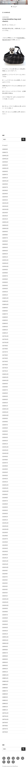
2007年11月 (5, 716)
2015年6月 (5, 428)
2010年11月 (5, 602)
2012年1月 (5, 557)
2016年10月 (5, 380)
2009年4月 (5, 662)
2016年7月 (5, 390)
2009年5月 (5, 659)
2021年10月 (5, 209)
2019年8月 (5, 272)
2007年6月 (5, 732)
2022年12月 (5, 181)
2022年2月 (5, 200)
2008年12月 (5, 675)
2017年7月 (5, 352)
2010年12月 (5, 599)
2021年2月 (5, 215)
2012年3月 (5, 551)
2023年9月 (5, 171)
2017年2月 (5, 367)
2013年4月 (5, 510)
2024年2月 (5, 165)
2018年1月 (5, 333)
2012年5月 (5, 545)
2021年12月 (5, 203)
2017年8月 (5, 348)
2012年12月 (5, 523)
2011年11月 (5, 564)
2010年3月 (5, 627)
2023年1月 (5, 177)
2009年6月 (5, 656)
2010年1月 (5, 634)
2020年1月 (5, 257)
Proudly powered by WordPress (10, 766)
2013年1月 (5, 520)
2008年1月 (5, 710)
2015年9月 (5, 418)
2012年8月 (5, 535)
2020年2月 (5, 253)
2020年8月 (5, 234)
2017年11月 (5, 339)
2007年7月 (5, 728)
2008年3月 (5, 703)
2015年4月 (5, 434)
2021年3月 (5, 212)
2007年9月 (5, 722)
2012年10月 (5, 529)
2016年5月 (5, 393)
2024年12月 (5, 155)
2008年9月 (5, 684)
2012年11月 (5, 526)
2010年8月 (5, 611)
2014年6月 (5, 466)
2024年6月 (5, 162)
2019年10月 (5, 266)
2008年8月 (5, 687)
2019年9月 (5, 269)
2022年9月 (5, 184)
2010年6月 (5, 618)
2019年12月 (5, 260)
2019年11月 (5, 263)
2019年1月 (5, 295)
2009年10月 (5, 643)
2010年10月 (5, 605)
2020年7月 (5, 238)
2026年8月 (5, 149)
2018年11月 (5, 301)
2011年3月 (5, 589)
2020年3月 (5, 250)
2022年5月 (5, 193)
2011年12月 (5, 561)
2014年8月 (5, 459)
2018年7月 (5, 314)
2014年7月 (5, 462)
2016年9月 (5, 383)
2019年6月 (5, 279)
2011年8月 (5, 573)
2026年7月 (5, 152)
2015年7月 (5, 424)
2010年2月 (5, 630)
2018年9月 (5, 307)
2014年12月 (5, 447)
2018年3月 (5, 326)
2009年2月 (5, 668)
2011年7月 (5, 577)
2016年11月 (5, 377)
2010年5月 (5, 621)
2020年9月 (5, 231)
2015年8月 (5, 421)
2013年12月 (5, 485)
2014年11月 (5, 450)
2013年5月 (5, 507)
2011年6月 (5, 580)
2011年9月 (5, 570)
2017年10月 (5, 342)
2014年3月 (5, 475)
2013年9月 (5, 494)
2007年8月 (5, 725)
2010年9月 (5, 608)
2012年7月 (5, 538)
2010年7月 (5, 614)
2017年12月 (5, 336)
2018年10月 (5, 304)
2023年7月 (5, 174)
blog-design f (9, 2)
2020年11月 (5, 225)
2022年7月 (5, 187)
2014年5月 (5, 469)
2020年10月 (5, 228)
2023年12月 (5, 168)
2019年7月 (5, 276)
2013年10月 (5, 491)
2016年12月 (5, 374)
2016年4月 (5, 396)
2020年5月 (5, 244)
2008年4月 (5, 700)
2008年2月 (5, 706)
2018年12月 (5, 298)
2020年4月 (5, 247)
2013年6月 (5, 504)
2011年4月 (5, 586)
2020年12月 (5, 222)
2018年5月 (5, 320)
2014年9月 (5, 456)
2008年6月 (5, 694)
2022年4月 (5, 196)
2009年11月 (5, 640)
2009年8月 (5, 649)
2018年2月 (5, 329)
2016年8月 (5, 386)
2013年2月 (5, 516)
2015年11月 (5, 412)
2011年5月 (5, 583)
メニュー (15, 6)
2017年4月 (5, 361)
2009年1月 (5, 671)
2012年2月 (5, 554)
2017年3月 (5, 364)
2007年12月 (5, 713)
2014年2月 (5, 478)
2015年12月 (5, 409)
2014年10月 (5, 453)
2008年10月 (5, 681)
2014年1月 (5, 481)
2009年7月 (5, 653)
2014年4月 (5, 472)
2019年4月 (5, 285)
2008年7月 (5, 691)
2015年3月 (5, 437)
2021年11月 (5, 206)
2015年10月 (5, 415)
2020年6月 (5, 241)
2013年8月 (5, 497)
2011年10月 (5, 567)
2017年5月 (5, 358)
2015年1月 (5, 443)
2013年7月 (5, 500)
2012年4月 (5, 548)
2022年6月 (5, 190)
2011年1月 (5, 595)
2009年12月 (5, 637)
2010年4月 (5, 624)
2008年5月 (5, 697)
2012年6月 (5, 542)
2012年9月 (5, 532)
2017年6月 (5, 355)
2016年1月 (5, 405)
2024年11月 (5, 158)
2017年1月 (5, 371)
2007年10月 (5, 719)
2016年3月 (5, 399)
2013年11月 (5, 488)
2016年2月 (5, 402)
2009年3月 (5, 665)
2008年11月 (5, 678)
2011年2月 (5, 592)
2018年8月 (5, 310)
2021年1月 (5, 219)
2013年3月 (5, 513)
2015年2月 (5, 440)
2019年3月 (5, 288)
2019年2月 (5, 291)
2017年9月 (5, 345)
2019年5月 (5, 282)
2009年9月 (5, 646)
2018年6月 (5, 317)
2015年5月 (5, 431)
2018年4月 (5, 323)
